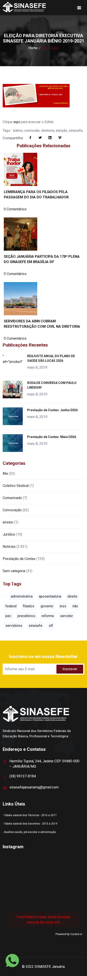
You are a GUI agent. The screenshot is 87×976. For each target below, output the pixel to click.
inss (63, 606)
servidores (13, 626)
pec (8, 616)
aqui (16, 122)
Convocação (12, 510)
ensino (8, 522)
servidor (66, 616)
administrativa (22, 596)
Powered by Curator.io (69, 934)
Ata (5, 473)
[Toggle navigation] (79, 7)
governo (47, 606)
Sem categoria (14, 571)
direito (72, 596)
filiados (28, 606)
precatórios (26, 616)
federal (11, 606)
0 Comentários (15, 209)
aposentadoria (50, 596)
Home (33, 48)
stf (51, 626)
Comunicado (12, 498)
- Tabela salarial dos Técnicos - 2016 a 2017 (30, 815)
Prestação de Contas (19, 559)
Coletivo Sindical (16, 486)
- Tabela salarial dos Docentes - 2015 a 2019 (30, 823)
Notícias (9, 546)
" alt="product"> (13, 359)
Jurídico (9, 534)
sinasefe (35, 626)
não (75, 606)
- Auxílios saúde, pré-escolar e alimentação (29, 832)
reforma (47, 616)
